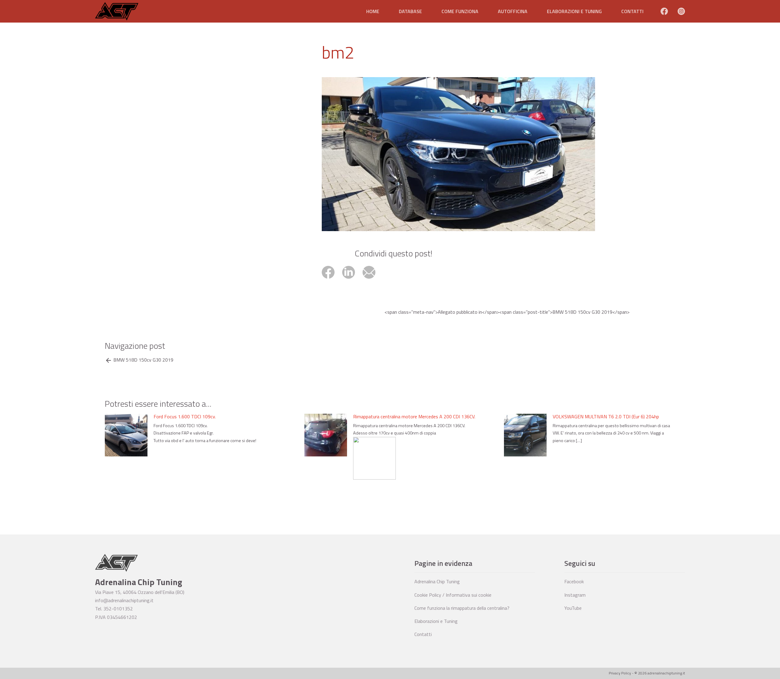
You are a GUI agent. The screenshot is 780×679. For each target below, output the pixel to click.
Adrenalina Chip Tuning (437, 581)
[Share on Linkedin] (352, 279)
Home (372, 11)
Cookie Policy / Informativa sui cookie (452, 595)
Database (410, 11)
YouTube (573, 608)
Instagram (575, 595)
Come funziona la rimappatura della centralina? (461, 608)
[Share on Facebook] (332, 279)
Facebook (574, 581)
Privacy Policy (620, 673)
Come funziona (459, 11)
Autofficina (512, 11)
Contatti (632, 11)
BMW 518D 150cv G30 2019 (143, 360)
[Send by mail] (372, 279)
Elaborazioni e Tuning (574, 11)
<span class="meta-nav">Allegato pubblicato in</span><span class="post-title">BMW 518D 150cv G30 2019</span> (507, 312)
